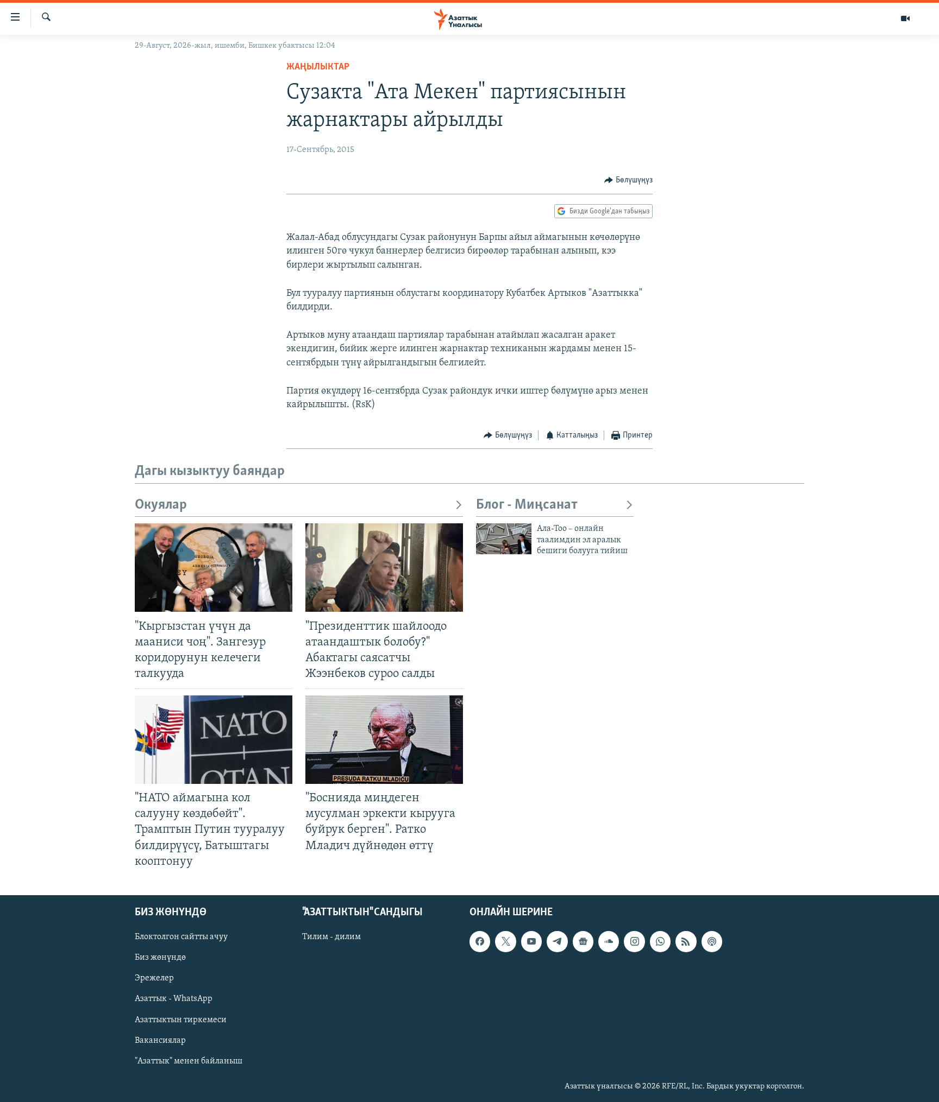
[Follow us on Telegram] (557, 941)
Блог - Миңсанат (527, 505)
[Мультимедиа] (905, 18)
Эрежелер (154, 978)
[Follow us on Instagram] (634, 941)
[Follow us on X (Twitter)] (505, 941)
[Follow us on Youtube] (531, 941)
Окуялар (161, 505)
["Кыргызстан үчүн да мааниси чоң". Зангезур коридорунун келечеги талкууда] (213, 567)
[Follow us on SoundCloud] (608, 941)
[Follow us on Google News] (583, 941)
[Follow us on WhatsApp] (660, 941)
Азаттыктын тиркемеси (181, 1019)
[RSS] (685, 941)
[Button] (628, 180)
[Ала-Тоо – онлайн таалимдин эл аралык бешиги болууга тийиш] (503, 538)
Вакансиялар (160, 1040)
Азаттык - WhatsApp (173, 999)
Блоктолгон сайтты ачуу (181, 937)
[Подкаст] (712, 941)
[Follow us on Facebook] (480, 941)
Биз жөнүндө (160, 957)
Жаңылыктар (317, 67)
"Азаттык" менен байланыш (188, 1060)
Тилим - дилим (331, 937)
